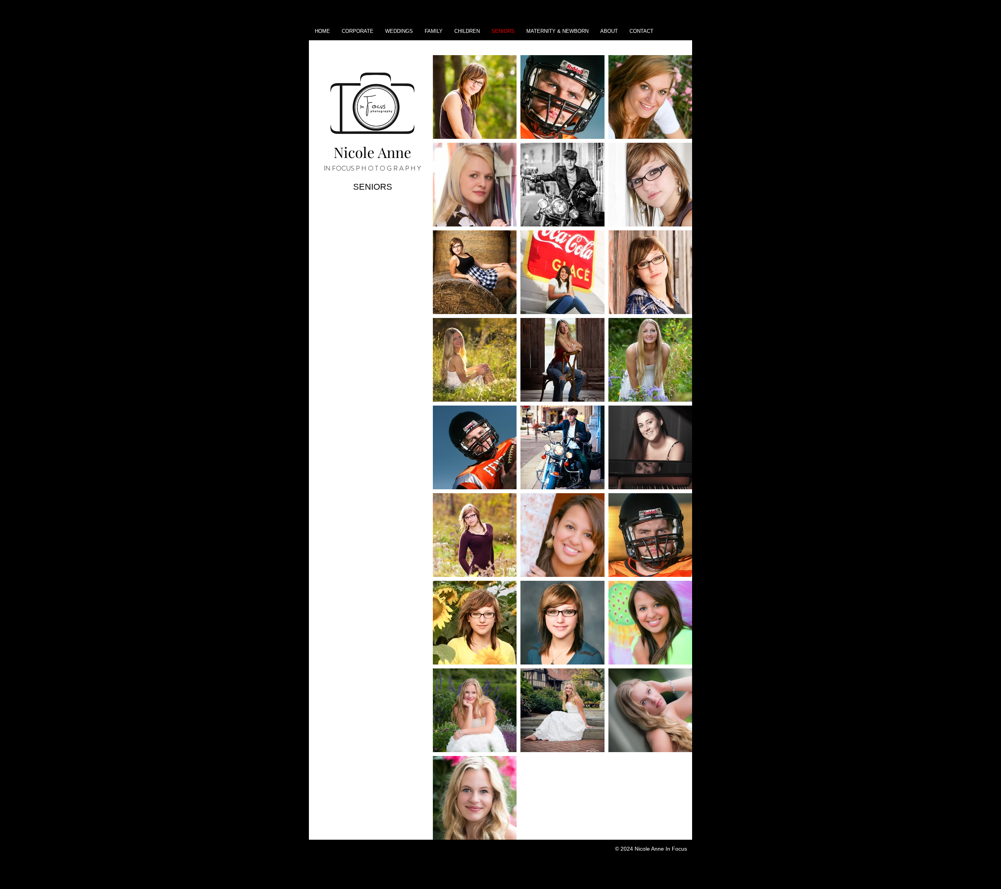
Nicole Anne (372, 152)
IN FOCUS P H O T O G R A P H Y (372, 168)
